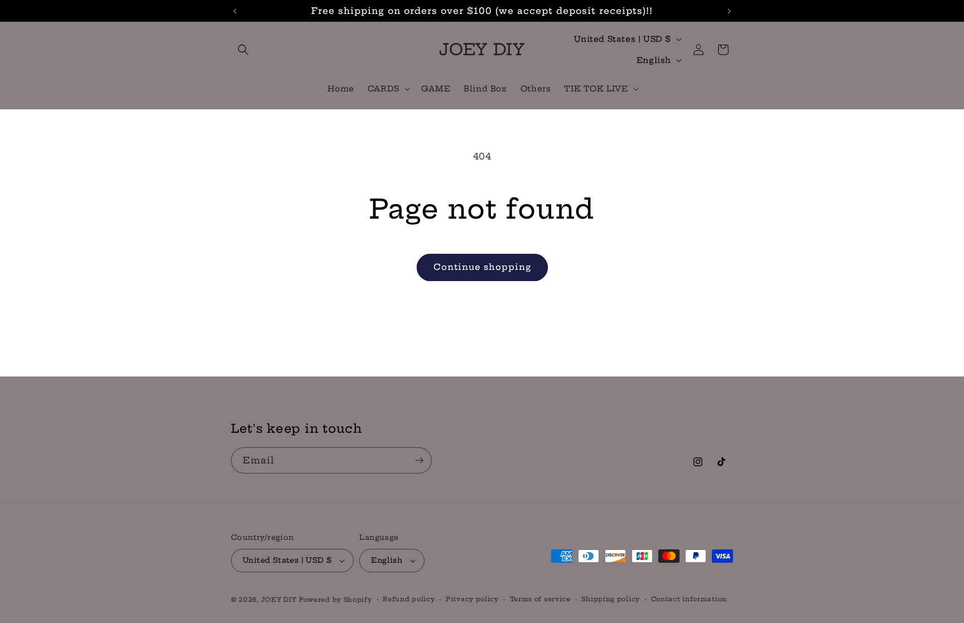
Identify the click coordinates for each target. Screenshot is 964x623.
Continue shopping (482, 267)
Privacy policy (472, 599)
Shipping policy (610, 599)
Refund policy (409, 599)
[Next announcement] (729, 11)
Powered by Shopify (335, 599)
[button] (243, 49)
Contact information (689, 599)
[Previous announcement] (235, 11)
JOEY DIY (279, 599)
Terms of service (540, 599)
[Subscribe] (419, 460)
